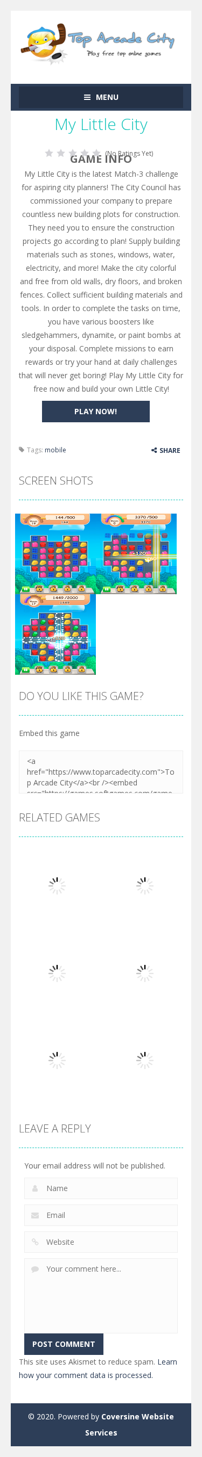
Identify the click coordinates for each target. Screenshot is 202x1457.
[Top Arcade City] (101, 42)
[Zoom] (55, 553)
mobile (55, 450)
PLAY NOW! (95, 411)
